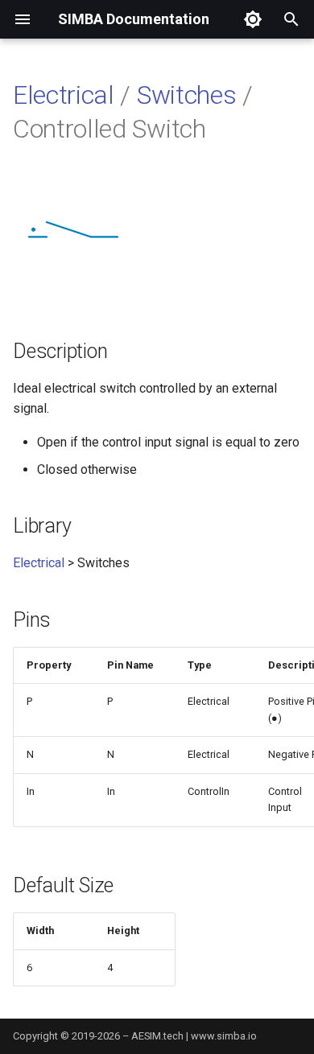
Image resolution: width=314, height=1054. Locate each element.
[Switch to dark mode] (253, 19)
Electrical (63, 95)
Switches (186, 95)
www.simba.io (224, 1036)
